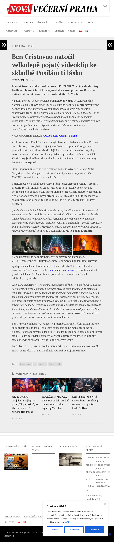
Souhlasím (94, 529)
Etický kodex (12, 516)
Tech (90, 22)
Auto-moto (74, 22)
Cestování (11, 30)
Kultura (43, 30)
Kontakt (9, 521)
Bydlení (60, 22)
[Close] (105, 504)
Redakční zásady (33, 516)
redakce (19, 80)
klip (35, 364)
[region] (75, 518)
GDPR (68, 522)
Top (31, 46)
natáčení (42, 364)
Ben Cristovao (25, 364)
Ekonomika (43, 22)
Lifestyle (59, 30)
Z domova (11, 22)
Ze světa (28, 22)
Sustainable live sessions (62, 270)
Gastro (28, 30)
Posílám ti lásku (55, 364)
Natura (71, 30)
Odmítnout (74, 529)
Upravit (54, 529)
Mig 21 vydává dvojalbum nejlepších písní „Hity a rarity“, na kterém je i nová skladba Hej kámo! (25, 404)
